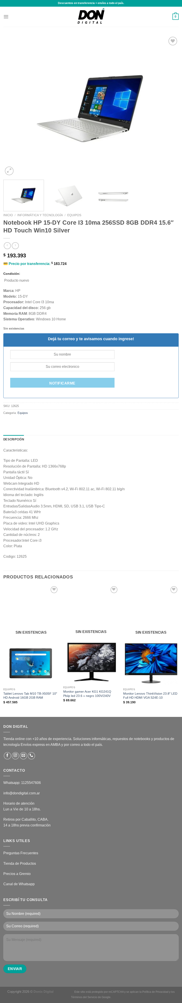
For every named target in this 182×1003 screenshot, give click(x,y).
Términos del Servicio (84, 997)
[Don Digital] (91, 17)
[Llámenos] (31, 755)
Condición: (11, 273)
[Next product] (7, 245)
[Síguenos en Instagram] (15, 755)
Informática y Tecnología (40, 215)
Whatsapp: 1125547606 (22, 783)
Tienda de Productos (19, 863)
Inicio (8, 215)
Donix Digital (44, 991)
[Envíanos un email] (23, 755)
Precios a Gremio (17, 874)
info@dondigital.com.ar (21, 793)
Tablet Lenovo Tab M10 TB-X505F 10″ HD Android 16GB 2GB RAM (30, 696)
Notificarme (62, 383)
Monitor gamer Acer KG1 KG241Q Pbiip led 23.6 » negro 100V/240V (87, 694)
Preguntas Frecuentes (20, 853)
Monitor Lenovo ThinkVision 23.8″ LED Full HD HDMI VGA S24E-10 (150, 696)
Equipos (74, 215)
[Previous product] (15, 245)
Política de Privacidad (155, 991)
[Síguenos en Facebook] (7, 755)
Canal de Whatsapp (19, 884)
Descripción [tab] (13, 439)
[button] (6, 16)
